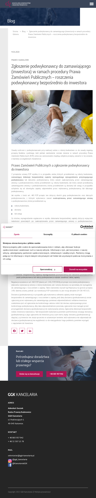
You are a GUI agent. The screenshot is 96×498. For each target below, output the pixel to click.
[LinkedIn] (30, 331)
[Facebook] (14, 331)
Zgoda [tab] (17, 234)
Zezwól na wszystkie (78, 269)
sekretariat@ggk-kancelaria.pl (21, 455)
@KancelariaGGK (19, 463)
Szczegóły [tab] (48, 234)
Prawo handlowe (20, 60)
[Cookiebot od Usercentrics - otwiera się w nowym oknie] (82, 227)
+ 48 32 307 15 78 (16, 441)
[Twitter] (22, 331)
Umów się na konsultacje (29, 374)
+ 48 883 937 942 (15, 437)
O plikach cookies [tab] (79, 234)
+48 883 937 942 (56, 374)
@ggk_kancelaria (19, 459)
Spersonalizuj (46, 269)
